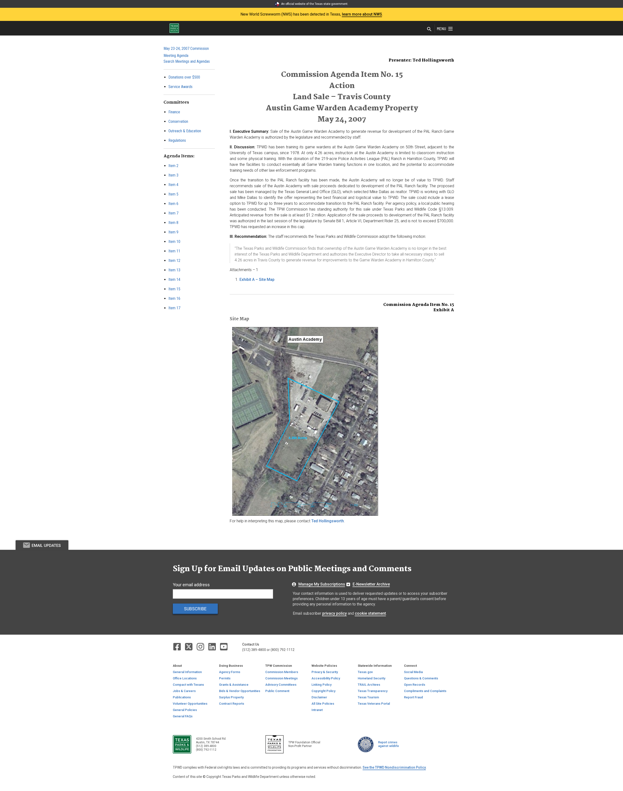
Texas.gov (365, 672)
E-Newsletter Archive (371, 584)
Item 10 (174, 241)
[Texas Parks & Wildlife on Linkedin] (212, 646)
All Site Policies (323, 703)
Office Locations (185, 678)
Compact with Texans (188, 684)
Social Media (413, 672)
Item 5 (173, 194)
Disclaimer (319, 697)
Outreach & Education (184, 131)
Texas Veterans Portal (374, 703)
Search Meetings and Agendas (187, 61)
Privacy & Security (325, 672)
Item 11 (174, 251)
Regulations (177, 140)
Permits (224, 678)
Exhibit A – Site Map (257, 279)
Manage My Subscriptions (321, 584)
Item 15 (174, 289)
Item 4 (173, 184)
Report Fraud (413, 697)
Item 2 (173, 165)
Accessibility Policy (326, 678)
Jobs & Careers (184, 691)
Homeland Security (371, 678)
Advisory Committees (280, 684)
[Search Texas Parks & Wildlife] (429, 29)
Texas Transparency (372, 691)
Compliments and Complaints (425, 691)
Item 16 (174, 298)
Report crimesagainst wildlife (388, 744)
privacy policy (334, 613)
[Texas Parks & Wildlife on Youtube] (224, 646)
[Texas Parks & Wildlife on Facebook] (177, 646)
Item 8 (173, 222)
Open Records (414, 684)
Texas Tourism (368, 697)
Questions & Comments (421, 678)
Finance (174, 112)
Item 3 (173, 175)
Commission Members (281, 672)
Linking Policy (321, 684)
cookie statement (370, 613)
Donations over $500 (184, 77)
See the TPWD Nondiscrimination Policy (394, 767)
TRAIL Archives (369, 684)
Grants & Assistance (233, 684)
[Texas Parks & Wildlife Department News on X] (189, 646)
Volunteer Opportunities (190, 703)
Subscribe (195, 608)
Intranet (317, 710)
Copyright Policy (323, 691)
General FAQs (182, 716)
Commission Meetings (281, 678)
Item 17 (174, 308)
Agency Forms (229, 672)
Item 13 (174, 270)
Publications (182, 697)
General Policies (185, 710)
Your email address (191, 584)
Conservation (178, 121)
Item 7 (173, 213)
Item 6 (173, 203)
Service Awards (180, 86)
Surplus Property (231, 697)
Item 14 (174, 279)
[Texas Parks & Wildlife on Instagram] (200, 646)
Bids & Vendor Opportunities (239, 691)
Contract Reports (231, 703)
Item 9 (173, 232)
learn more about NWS (362, 14)
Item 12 (174, 260)
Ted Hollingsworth (327, 521)
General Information (187, 672)
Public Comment (277, 691)
